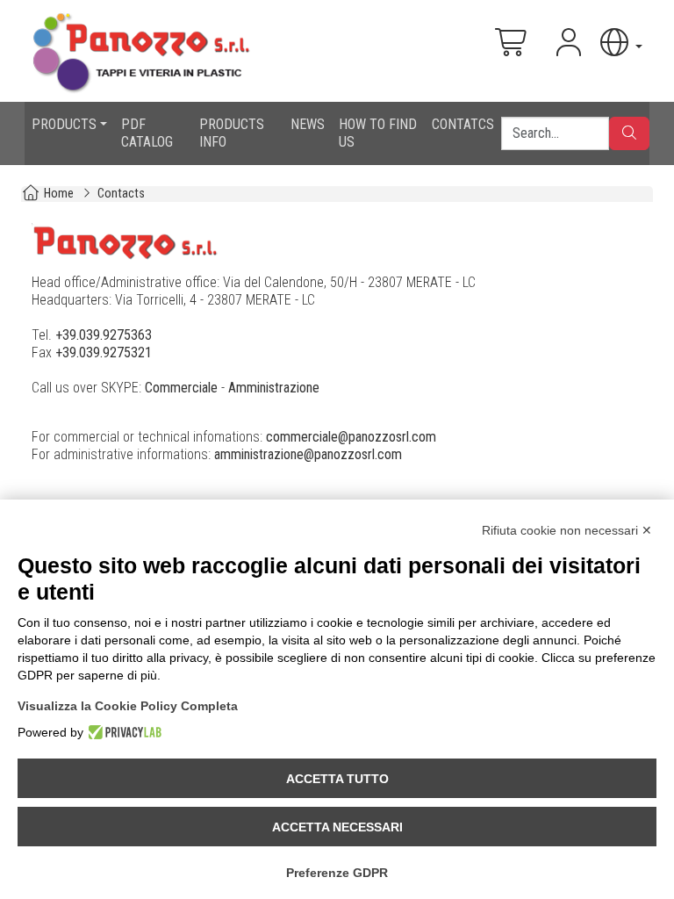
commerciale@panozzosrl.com (351, 436)
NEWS (307, 124)
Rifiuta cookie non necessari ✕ (567, 530)
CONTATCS (463, 124)
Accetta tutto (337, 779)
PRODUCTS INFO (231, 133)
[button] (619, 42)
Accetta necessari (337, 827)
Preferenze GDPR (337, 873)
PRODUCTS (64, 124)
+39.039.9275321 (103, 352)
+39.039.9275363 (103, 335)
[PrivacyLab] (122, 732)
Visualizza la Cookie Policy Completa (128, 706)
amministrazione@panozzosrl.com (308, 454)
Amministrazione (273, 387)
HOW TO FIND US (378, 133)
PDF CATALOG (147, 133)
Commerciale (181, 387)
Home (59, 193)
